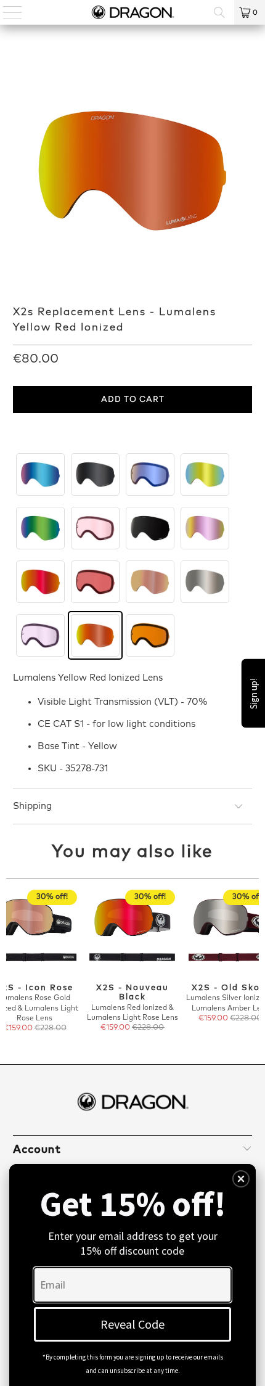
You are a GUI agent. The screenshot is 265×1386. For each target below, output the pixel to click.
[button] (241, 1178)
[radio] (40, 474)
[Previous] (12, 962)
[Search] (219, 12)
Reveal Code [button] (132, 1324)
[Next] (253, 962)
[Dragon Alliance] (133, 12)
